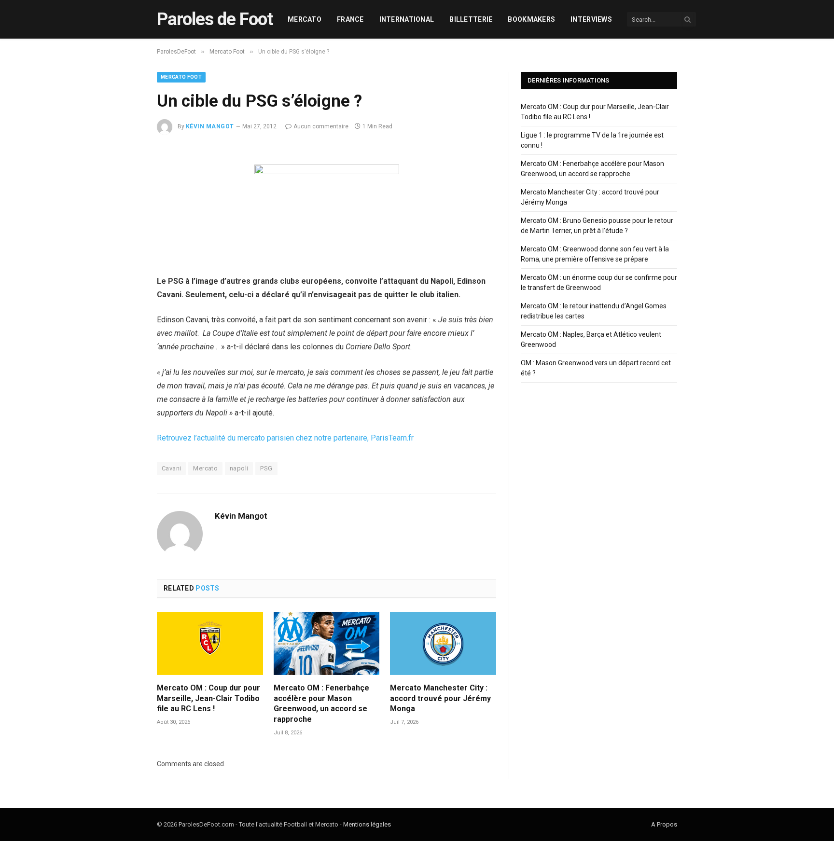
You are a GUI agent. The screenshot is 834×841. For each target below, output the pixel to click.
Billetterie (470, 19)
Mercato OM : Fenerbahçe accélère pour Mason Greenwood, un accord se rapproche (321, 703)
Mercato (304, 19)
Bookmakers (531, 19)
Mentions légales (367, 824)
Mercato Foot (181, 77)
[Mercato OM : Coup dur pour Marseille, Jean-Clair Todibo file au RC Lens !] (210, 643)
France (350, 19)
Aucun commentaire (320, 126)
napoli (239, 468)
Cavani (171, 468)
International (406, 19)
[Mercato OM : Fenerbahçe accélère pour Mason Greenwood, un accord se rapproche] (327, 643)
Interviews (591, 19)
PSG (266, 468)
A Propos (664, 824)
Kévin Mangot (210, 126)
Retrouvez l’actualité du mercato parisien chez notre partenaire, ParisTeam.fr (285, 437)
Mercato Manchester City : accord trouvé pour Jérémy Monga (440, 698)
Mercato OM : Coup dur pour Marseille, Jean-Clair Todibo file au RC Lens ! (208, 698)
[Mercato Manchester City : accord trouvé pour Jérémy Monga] (443, 643)
